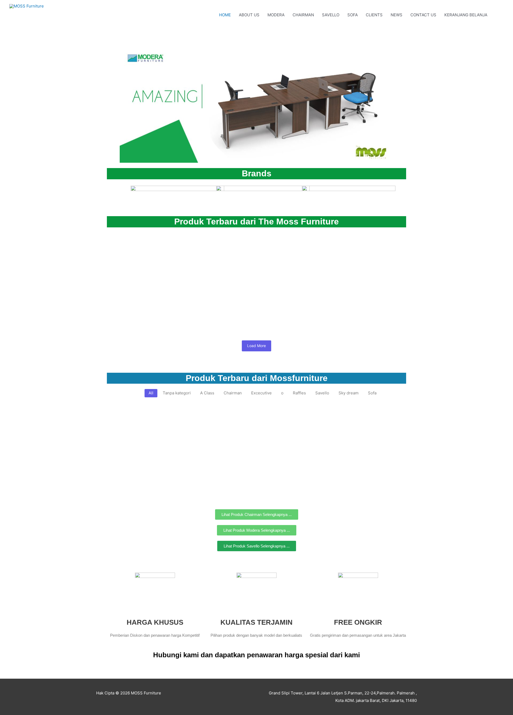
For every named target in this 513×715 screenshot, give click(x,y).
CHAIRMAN (303, 14)
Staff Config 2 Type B (233, 301)
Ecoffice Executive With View (147, 473)
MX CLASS (243, 416)
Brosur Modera (127, 251)
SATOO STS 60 (127, 423)
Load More (256, 345)
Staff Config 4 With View (220, 251)
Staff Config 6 (167, 251)
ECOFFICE (298, 416)
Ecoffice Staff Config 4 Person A (333, 423)
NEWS (396, 14)
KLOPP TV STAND (187, 423)
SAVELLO (330, 14)
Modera (169, 245)
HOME (225, 14)
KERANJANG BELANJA (465, 14)
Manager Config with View (348, 251)
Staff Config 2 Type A (291, 301)
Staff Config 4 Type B (283, 251)
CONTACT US (423, 14)
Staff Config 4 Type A (136, 301)
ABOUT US (249, 14)
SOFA (352, 14)
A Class (155, 245)
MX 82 (227, 423)
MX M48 (265, 423)
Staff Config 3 (185, 301)
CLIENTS (374, 14)
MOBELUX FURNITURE (127, 416)
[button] (497, 15)
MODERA (276, 14)
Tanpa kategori (120, 245)
